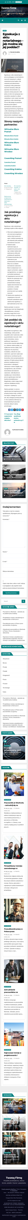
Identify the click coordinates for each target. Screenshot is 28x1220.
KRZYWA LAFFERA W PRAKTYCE (14, 1195)
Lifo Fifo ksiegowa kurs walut (14, 1200)
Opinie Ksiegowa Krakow (11, 1210)
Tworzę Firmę (8, 7)
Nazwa (5, 551)
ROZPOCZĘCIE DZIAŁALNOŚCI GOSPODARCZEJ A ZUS (14, 1216)
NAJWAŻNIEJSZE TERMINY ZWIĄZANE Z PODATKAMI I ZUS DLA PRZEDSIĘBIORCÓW (14, 1204)
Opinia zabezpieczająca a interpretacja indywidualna (12, 457)
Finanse (5, 683)
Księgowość (6, 675)
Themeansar (14, 1190)
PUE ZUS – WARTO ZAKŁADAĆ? (14, 1212)
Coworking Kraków (13, 169)
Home (5, 1192)
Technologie (6, 687)
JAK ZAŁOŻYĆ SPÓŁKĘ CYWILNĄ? (16, 1192)
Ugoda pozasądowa (13, 474)
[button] (18, 20)
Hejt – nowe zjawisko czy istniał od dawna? (13, 750)
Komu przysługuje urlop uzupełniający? (13, 492)
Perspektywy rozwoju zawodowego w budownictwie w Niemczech (14, 1124)
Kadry (4, 692)
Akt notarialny (7, 186)
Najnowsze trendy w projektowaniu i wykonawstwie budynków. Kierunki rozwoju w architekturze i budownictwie (14, 638)
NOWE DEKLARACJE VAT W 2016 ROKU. (14, 1207)
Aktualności (6, 658)
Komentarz (6, 519)
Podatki (5, 671)
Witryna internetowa (8, 571)
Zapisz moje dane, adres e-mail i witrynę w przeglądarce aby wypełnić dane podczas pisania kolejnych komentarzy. (14, 586)
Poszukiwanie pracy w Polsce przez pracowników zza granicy (14, 1141)
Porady (5, 667)
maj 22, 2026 (9, 808)
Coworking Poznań (13, 158)
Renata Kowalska (15, 52)
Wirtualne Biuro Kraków (11, 139)
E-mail (5, 561)
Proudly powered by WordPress (9, 1189)
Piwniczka (20, 1210)
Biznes (5, 663)
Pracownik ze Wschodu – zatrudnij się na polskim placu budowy (14, 805)
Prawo (4, 30)
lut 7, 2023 (8, 754)
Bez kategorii (8, 799)
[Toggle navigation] (25, 20)
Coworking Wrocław (13, 173)
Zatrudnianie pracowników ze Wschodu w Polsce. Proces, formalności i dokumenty (14, 631)
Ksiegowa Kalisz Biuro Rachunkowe (14, 1198)
